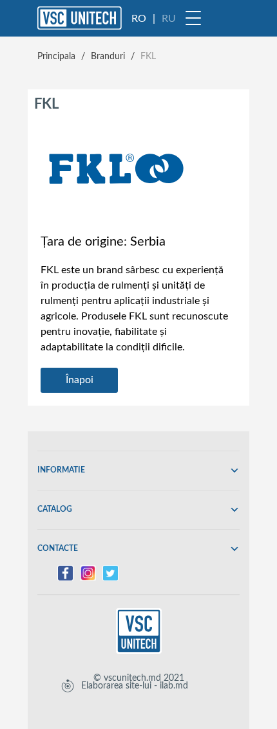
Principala (56, 56)
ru (169, 19)
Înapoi (79, 380)
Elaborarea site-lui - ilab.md (134, 685)
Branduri (108, 56)
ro (138, 19)
